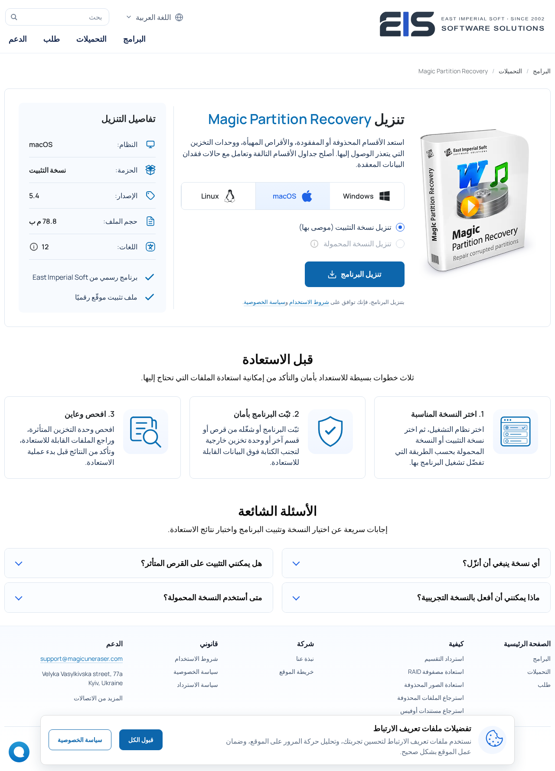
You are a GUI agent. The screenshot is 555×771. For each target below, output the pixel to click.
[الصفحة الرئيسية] (464, 24)
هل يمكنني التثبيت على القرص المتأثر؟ (201, 563)
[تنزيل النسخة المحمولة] (314, 243)
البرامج (134, 38)
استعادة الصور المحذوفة (434, 684)
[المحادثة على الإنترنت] (21, 755)
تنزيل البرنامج (361, 274)
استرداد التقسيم (444, 658)
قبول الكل (140, 739)
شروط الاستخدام (309, 302)
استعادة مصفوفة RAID (436, 671)
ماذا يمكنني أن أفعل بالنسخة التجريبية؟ (478, 597)
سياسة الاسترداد (197, 684)
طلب (51, 38)
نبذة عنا (305, 658)
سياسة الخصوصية (264, 302)
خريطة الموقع (296, 671)
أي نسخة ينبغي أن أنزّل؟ (501, 563)
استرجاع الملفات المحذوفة (430, 697)
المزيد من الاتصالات (98, 698)
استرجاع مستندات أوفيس (432, 710)
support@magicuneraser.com (81, 658)
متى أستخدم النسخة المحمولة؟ (212, 597)
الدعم (18, 38)
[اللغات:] (34, 247)
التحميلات (91, 38)
